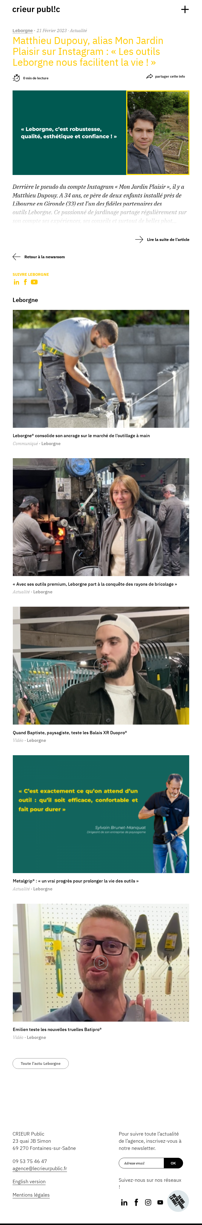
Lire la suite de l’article (168, 239)
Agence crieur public (36, 10)
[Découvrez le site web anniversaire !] (178, 1201)
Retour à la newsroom (44, 256)
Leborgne (23, 30)
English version (29, 1181)
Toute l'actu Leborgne (41, 1063)
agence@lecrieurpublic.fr (40, 1168)
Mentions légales (31, 1194)
